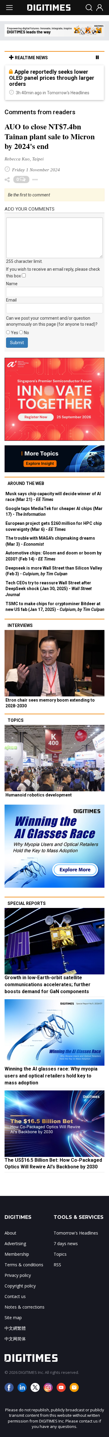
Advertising (15, 1243)
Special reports (27, 903)
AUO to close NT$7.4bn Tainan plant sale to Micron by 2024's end (50, 136)
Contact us (15, 1296)
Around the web (26, 483)
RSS (57, 1264)
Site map (13, 1317)
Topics (16, 720)
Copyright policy (20, 1286)
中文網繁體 (15, 1328)
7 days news (66, 1243)
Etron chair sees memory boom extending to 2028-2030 (50, 703)
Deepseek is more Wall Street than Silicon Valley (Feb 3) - (53, 571)
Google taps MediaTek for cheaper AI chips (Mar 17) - (54, 511)
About (10, 1233)
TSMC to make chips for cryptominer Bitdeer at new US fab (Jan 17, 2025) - (54, 606)
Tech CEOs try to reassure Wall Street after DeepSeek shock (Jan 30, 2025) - (48, 588)
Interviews (20, 625)
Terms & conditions (24, 1264)
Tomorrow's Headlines (76, 1233)
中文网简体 (15, 1339)
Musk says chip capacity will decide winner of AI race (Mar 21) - (53, 496)
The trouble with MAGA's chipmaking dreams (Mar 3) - (50, 541)
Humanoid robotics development (38, 795)
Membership (17, 1254)
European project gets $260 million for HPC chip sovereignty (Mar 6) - (53, 526)
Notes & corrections (25, 1307)
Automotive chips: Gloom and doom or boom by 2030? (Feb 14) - (53, 556)
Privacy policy (18, 1275)
